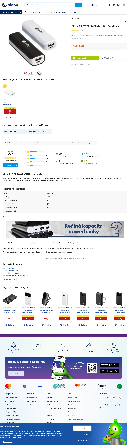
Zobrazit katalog (7, 12)
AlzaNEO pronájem (74, 401)
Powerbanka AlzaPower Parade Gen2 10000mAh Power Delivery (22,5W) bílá (28, 312)
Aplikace (49, 423)
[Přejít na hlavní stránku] (10, 4)
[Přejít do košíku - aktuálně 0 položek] (124, 5)
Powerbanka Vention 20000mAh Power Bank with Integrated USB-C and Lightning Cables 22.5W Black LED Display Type (46, 312)
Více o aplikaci (14, 373)
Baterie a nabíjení (61, 12)
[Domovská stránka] (25, 12)
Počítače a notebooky (36, 12)
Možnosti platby (10, 401)
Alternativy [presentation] (64, 143)
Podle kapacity (13, 271)
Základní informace (53, 405)
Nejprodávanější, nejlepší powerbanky (18, 275)
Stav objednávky (31, 397)
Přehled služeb (10, 423)
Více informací (7, 442)
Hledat (78, 5)
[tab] (5, 143)
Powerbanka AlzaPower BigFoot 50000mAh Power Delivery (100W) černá (101, 312)
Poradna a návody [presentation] (26, 143)
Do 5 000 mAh (15, 273)
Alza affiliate (72, 408)
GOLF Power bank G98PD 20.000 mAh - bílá (9, 104)
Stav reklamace (31, 401)
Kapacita (6, 193)
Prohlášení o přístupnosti (13, 419)
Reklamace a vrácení (11, 405)
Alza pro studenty (73, 412)
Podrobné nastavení (82, 434)
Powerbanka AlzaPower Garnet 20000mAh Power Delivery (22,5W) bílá (64, 312)
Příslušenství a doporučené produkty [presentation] (83, 143)
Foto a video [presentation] (51, 143)
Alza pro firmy (72, 397)
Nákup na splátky (10, 412)
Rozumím (82, 428)
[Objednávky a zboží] (109, 5)
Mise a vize (50, 412)
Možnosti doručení (11, 397)
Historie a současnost (54, 408)
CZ (103, 407)
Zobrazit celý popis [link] (77, 38)
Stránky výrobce (85, 64)
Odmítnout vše (82, 440)
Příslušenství (49, 12)
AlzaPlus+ (71, 405)
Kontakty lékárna (52, 401)
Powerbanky (73, 12)
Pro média (50, 419)
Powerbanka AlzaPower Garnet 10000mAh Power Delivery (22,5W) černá (83, 312)
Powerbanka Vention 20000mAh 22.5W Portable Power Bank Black (10, 312)
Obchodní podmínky (11, 415)
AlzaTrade (71, 415)
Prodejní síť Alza (10, 408)
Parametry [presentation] (40, 143)
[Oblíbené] (114, 5)
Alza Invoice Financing (75, 419)
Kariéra (49, 415)
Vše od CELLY (75, 18)
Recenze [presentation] (13, 143)
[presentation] (5, 143)
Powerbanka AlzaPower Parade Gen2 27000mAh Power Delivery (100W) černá (119, 312)
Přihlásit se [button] (98, 6)
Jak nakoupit (30, 405)
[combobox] (50, 5)
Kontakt (49, 397)
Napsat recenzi (12, 165)
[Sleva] (5, 86)
